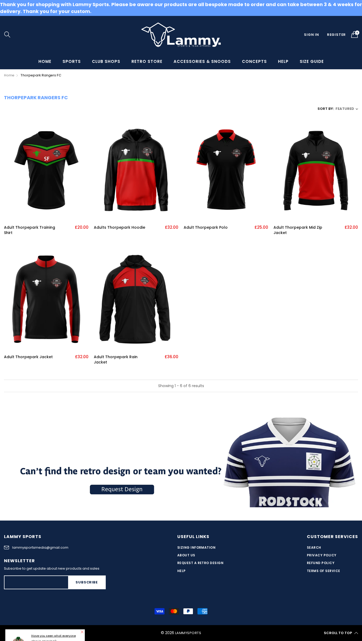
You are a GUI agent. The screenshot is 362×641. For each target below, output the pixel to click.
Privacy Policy (322, 555)
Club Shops (106, 61)
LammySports (188, 632)
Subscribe (87, 582)
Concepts (254, 61)
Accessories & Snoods (202, 61)
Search (314, 547)
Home (44, 61)
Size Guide (312, 61)
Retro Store (146, 61)
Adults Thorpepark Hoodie (119, 227)
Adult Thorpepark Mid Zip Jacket (297, 230)
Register (336, 34)
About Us (186, 555)
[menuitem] (45, 61)
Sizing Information (196, 547)
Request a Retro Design (200, 563)
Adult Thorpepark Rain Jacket (116, 359)
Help (283, 61)
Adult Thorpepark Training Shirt (29, 230)
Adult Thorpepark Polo (206, 227)
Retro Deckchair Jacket (55, 620)
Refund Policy (320, 563)
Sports (72, 61)
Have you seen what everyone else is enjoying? (53, 611)
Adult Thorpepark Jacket (28, 357)
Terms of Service (323, 571)
